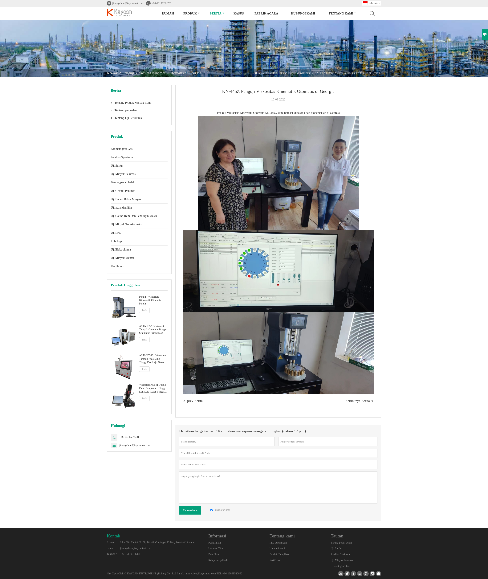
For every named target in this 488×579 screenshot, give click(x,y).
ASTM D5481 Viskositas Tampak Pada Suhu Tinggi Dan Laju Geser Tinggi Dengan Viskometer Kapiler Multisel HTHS (152, 359)
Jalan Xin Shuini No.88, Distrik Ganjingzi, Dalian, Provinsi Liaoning (157, 542)
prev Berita (193, 401)
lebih (144, 310)
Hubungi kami (303, 13)
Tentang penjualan (126, 110)
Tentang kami (341, 13)
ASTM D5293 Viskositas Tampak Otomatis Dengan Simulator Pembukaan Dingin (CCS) (153, 330)
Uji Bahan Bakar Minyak (126, 199)
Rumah (168, 13)
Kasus (239, 13)
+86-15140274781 (161, 3)
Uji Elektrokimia (121, 249)
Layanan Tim (215, 548)
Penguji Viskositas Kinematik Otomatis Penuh (150, 300)
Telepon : (112, 553)
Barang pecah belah (123, 182)
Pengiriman (214, 542)
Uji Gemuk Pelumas (123, 190)
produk (190, 13)
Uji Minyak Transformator (126, 224)
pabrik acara (266, 13)
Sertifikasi (275, 560)
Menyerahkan (190, 510)
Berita (216, 13)
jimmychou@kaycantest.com (127, 3)
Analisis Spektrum (122, 157)
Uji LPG (116, 232)
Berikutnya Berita (359, 401)
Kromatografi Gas (121, 148)
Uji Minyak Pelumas (123, 174)
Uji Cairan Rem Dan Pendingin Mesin (134, 216)
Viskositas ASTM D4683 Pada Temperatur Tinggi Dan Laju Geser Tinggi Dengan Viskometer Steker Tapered (152, 388)
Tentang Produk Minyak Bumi (295, 72)
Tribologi (116, 241)
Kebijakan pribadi (218, 560)
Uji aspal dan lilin (121, 207)
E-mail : (111, 548)
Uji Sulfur (117, 165)
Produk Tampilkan (280, 554)
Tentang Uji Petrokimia (129, 118)
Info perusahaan (278, 542)
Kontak (113, 535)
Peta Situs (213, 554)
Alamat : (111, 542)
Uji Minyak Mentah (123, 257)
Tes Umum (117, 266)
